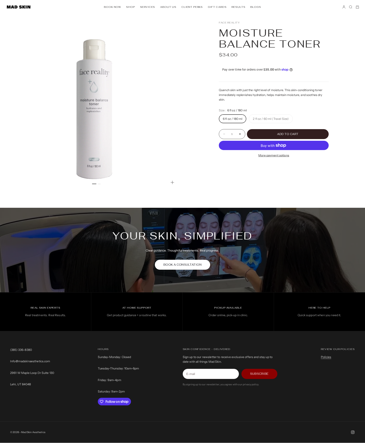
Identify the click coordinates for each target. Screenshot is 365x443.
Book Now (112, 7)
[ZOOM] (172, 182)
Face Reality (229, 22)
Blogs (255, 7)
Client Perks (192, 7)
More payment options (273, 155)
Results (238, 7)
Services (147, 7)
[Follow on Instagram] (353, 432)
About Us (168, 7)
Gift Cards (217, 7)
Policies (326, 357)
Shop (130, 7)
